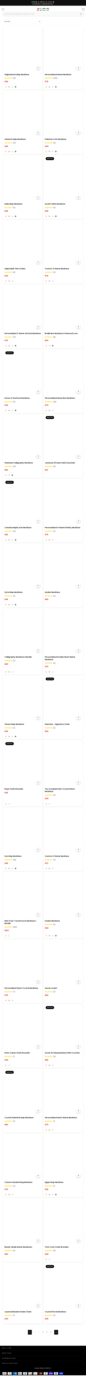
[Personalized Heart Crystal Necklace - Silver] (12, 1000)
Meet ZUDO (6, 1348)
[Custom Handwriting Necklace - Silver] (12, 1194)
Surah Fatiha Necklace (55, 204)
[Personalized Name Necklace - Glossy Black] (56, 87)
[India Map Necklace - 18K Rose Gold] (9, 216)
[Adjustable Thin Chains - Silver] (12, 281)
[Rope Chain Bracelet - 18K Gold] (6, 804)
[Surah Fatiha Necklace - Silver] (52, 216)
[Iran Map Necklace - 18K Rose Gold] (9, 868)
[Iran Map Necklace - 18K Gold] (6, 868)
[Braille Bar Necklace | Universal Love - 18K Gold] (46, 346)
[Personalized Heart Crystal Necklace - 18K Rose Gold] (9, 1000)
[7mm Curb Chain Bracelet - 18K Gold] (46, 1259)
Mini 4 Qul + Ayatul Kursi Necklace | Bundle (20, 922)
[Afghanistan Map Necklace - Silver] (12, 87)
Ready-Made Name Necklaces (18, 1247)
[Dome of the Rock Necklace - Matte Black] (15, 410)
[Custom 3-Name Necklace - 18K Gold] (46, 281)
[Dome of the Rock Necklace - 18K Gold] (6, 410)
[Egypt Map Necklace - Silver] (52, 1194)
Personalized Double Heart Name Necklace (60, 658)
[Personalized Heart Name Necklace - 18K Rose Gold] (49, 1130)
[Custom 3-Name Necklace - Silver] (52, 281)
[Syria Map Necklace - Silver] (12, 604)
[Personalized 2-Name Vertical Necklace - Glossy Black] (15, 346)
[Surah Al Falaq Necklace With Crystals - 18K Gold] (46, 1065)
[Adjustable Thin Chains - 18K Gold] (6, 281)
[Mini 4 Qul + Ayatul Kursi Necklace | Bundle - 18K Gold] (6, 935)
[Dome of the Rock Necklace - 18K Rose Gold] (9, 410)
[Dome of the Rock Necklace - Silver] (12, 410)
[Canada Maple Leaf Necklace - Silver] (12, 540)
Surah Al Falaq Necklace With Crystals (62, 1053)
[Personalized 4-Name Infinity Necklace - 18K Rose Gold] (49, 540)
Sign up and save (10, 1363)
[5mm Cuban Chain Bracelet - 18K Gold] (6, 1065)
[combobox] (43, 14)
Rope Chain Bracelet (13, 789)
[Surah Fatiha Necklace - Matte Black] (56, 216)
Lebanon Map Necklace (15, 139)
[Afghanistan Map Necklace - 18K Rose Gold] (9, 87)
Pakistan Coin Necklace (55, 139)
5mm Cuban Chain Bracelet (17, 1053)
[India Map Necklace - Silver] (12, 216)
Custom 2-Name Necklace (57, 856)
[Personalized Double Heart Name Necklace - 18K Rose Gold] (49, 672)
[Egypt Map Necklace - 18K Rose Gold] (49, 1194)
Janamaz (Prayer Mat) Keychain (60, 463)
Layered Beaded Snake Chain (17, 1312)
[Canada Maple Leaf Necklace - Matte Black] (15, 540)
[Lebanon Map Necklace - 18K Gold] (6, 151)
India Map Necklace (13, 204)
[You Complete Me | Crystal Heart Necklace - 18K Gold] (46, 804)
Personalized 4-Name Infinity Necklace (62, 527)
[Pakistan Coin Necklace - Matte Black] (56, 151)
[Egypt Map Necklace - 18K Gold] (46, 1194)
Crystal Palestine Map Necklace (18, 1117)
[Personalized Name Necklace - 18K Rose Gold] (49, 87)
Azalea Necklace (52, 592)
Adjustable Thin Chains (14, 268)
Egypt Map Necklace (54, 1182)
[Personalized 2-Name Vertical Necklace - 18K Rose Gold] (9, 346)
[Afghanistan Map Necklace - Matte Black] (15, 87)
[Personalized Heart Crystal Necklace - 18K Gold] (6, 1000)
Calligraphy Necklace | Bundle (18, 657)
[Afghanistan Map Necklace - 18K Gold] (6, 87)
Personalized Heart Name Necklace (61, 1117)
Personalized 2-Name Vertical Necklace (22, 333)
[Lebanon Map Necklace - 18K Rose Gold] (9, 151)
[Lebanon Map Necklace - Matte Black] (15, 151)
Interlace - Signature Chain (57, 724)
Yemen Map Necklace (14, 724)
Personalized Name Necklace (58, 74)
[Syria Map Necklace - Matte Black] (15, 604)
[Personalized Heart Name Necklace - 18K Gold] (46, 1130)
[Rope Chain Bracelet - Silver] (9, 804)
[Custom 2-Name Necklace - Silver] (52, 868)
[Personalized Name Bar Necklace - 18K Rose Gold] (49, 410)
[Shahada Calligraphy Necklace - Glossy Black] (12, 475)
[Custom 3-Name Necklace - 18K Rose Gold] (49, 281)
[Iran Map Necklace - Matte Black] (15, 868)
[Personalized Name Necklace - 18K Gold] (46, 87)
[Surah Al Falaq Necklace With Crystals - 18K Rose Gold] (49, 1065)
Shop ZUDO (6, 1353)
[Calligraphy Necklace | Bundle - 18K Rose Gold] (9, 672)
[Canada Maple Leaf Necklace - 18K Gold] (6, 540)
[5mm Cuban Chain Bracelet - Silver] (9, 1065)
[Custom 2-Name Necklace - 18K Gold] (46, 868)
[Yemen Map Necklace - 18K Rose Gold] (9, 736)
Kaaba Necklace (52, 921)
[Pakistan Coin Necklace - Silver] (52, 151)
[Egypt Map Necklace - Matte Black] (56, 1194)
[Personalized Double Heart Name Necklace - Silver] (52, 672)
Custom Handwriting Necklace (18, 1182)
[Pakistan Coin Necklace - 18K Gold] (46, 151)
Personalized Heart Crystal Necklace (21, 988)
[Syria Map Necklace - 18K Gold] (6, 604)
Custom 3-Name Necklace (57, 268)
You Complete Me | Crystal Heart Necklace (60, 790)
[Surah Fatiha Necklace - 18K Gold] (46, 216)
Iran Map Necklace (12, 856)
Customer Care (9, 1358)
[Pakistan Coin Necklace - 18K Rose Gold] (49, 151)
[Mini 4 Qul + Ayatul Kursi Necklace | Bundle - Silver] (9, 935)
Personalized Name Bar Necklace (60, 398)
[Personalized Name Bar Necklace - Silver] (52, 410)
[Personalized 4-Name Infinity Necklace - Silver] (52, 540)
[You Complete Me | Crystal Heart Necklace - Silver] (49, 804)
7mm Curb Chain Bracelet (57, 1247)
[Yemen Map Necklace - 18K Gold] (6, 736)
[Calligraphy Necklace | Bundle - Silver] (12, 672)
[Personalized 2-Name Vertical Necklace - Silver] (12, 346)
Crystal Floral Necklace (55, 1312)
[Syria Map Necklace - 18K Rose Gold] (9, 604)
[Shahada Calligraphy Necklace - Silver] (6, 475)
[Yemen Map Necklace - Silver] (12, 736)
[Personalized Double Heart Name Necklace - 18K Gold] (46, 672)
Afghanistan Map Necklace (16, 74)
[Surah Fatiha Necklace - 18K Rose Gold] (49, 216)
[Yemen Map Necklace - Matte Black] (15, 736)
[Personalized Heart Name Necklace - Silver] (52, 1130)
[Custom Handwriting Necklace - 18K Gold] (6, 1194)
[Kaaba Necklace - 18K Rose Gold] (49, 935)
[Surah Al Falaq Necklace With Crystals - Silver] (52, 1065)
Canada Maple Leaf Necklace (17, 527)
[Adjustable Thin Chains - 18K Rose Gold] (9, 281)
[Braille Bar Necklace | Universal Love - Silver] (49, 346)
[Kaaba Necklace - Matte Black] (56, 935)
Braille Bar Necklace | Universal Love (61, 333)
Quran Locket (51, 988)
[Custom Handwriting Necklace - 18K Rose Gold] (9, 1194)
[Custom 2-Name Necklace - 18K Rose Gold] (49, 868)
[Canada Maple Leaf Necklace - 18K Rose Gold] (9, 540)
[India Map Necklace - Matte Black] (15, 216)
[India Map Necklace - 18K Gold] (6, 216)
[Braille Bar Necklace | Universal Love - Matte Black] (52, 346)
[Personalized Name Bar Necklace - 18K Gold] (46, 410)
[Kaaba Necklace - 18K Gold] (46, 935)
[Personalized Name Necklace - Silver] (52, 87)
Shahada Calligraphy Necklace (18, 463)
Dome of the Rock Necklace (17, 398)
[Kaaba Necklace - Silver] (52, 935)
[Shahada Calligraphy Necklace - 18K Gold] (9, 475)
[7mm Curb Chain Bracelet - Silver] (49, 1259)
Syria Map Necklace (13, 592)
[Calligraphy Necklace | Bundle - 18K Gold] (6, 672)
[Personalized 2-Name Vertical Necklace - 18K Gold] (6, 346)
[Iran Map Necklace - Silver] (12, 868)
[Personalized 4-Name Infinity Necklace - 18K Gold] (46, 540)
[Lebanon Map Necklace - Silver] (12, 151)
